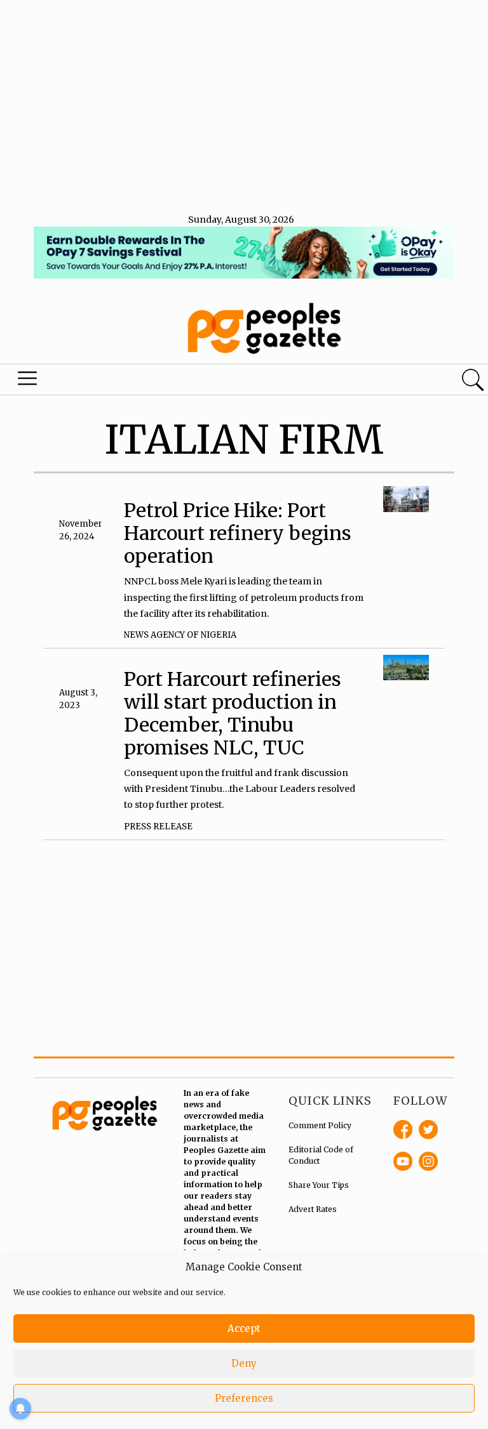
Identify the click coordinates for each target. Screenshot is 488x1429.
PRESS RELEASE (158, 826)
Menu (28, 381)
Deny (244, 1363)
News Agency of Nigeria (180, 634)
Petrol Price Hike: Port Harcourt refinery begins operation (237, 533)
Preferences (244, 1398)
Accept (244, 1328)
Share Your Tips (318, 1185)
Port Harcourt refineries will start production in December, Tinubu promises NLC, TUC (232, 713)
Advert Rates (312, 1209)
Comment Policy (319, 1125)
